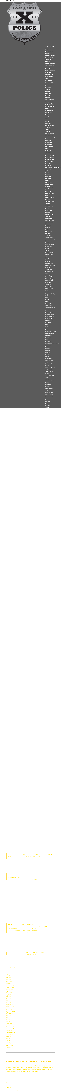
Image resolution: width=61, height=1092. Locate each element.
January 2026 (9, 983)
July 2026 (8, 974)
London (47, 180)
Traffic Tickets (49, 46)
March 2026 (9, 981)
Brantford (48, 163)
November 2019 (10, 1029)
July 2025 (8, 995)
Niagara (47, 186)
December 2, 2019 (37, 858)
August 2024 (9, 1013)
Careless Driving (50, 55)
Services (47, 212)
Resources (48, 123)
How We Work (49, 218)
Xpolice (17, 1091)
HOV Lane (48, 72)
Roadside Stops (49, 135)
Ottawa (20, 1071)
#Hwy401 (25, 854)
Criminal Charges (49, 279)
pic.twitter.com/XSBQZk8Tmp (32, 856)
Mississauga (48, 182)
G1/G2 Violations (50, 63)
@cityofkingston (31, 924)
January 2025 (9, 1004)
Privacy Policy (15, 1082)
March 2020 (9, 1023)
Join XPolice (48, 231)
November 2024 (10, 1008)
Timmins (34, 1069)
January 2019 (9, 1047)
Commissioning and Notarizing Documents (49, 222)
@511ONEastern (12, 928)
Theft (47, 116)
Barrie (47, 154)
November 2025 (10, 987)
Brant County (49, 161)
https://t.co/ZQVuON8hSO (14, 877)
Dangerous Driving (50, 294)
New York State (49, 184)
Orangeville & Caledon (12, 1071)
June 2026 (8, 976)
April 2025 (8, 1000)
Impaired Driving (50, 137)
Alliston (47, 152)
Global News (13, 968)
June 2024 (8, 1017)
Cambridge (48, 169)
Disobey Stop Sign (50, 265)
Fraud (46, 118)
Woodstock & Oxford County (30, 1071)
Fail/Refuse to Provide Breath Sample (49, 106)
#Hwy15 (37, 854)
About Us (48, 121)
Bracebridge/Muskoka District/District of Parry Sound (51, 157)
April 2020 (8, 1021)
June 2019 (8, 1038)
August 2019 (9, 1034)
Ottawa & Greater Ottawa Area (49, 193)
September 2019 (10, 1032)
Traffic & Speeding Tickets (48, 129)
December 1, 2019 (36, 879)
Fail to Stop (48, 80)
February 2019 (10, 1046)
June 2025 (8, 996)
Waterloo (48, 205)
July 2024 (8, 1015)
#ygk (9, 856)
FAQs (46, 229)
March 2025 (9, 1002)
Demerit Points (49, 133)
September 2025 (10, 991)
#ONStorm (18, 930)
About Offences (49, 125)
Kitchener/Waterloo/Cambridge (34, 1067)
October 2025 (9, 989)
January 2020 (9, 1025)
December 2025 (10, 985)
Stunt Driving (49, 82)
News (30, 830)
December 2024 (10, 1006)
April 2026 (8, 979)
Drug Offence (49, 110)
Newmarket (50, 1069)
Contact (47, 233)
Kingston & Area (24, 830)
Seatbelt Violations (50, 277)
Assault (47, 120)
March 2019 (9, 1044)
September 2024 (10, 1012)
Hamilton (48, 173)
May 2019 (8, 1040)
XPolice (9, 830)
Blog (46, 148)
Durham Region (16, 1067)
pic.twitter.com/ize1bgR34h (30, 930)
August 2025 (9, 993)
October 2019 (9, 1030)
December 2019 (10, 1027)
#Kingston (49, 854)
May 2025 (8, 998)
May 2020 (8, 1019)
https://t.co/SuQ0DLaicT (39, 952)
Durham (47, 171)
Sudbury (44, 1069)
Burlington (8, 1067)
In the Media (48, 142)
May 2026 (8, 977)
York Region (48, 210)
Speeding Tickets (49, 275)
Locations (48, 150)
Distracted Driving (49, 239)
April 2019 (8, 1042)
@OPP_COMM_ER (43, 926)
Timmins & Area (49, 201)
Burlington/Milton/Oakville (53, 167)
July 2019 (8, 1036)
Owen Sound (15, 1069)
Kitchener (48, 178)
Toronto (47, 203)
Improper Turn (49, 74)
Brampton (48, 165)
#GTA (27, 952)
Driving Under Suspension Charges (49, 59)
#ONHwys (33, 928)
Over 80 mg (48, 103)
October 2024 (9, 1010)
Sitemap (8, 1082)
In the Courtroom (49, 316)
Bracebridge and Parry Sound (46, 1065)
